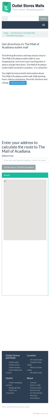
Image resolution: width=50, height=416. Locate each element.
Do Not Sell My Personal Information (36, 395)
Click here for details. (18, 83)
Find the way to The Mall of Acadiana (19, 167)
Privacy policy (35, 388)
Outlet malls (14, 362)
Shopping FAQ (14, 388)
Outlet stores (14, 365)
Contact (33, 382)
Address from (7, 156)
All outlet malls (36, 372)
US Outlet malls (36, 360)
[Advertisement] (25, 112)
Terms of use (35, 390)
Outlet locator (14, 367)
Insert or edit (35, 385)
